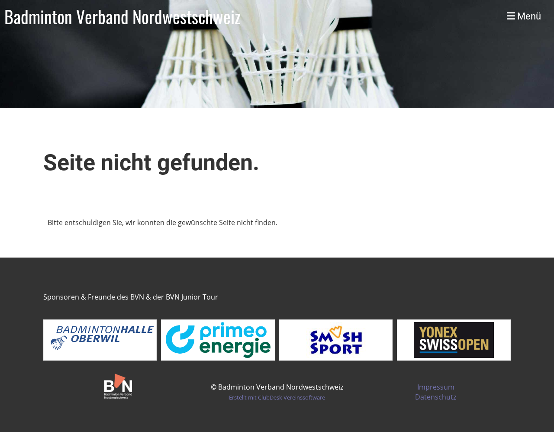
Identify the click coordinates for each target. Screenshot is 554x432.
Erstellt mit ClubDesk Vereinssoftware (277, 397)
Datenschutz (435, 397)
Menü (528, 16)
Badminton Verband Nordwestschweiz (122, 16)
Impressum (435, 387)
